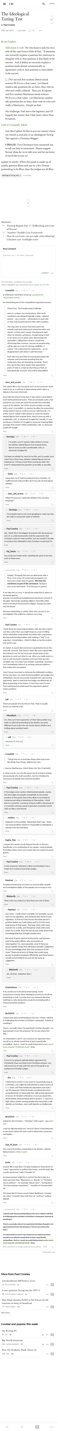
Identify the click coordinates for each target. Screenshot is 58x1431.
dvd (7, 1354)
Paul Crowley (9, 25)
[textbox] (28, 258)
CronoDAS (9, 291)
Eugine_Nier (10, 840)
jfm (9, 1078)
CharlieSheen (11, 988)
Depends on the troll (14, 742)
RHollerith (11, 897)
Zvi (6, 1335)
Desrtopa (10, 437)
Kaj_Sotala (11, 552)
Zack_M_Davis (11, 1145)
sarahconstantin (12, 1344)
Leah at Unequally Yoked (14, 125)
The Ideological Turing (15, 16)
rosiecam (19, 1294)
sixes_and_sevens (13, 382)
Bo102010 (9, 1014)
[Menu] (4, 4)
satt (7, 700)
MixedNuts (11, 716)
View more (5, 1313)
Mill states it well (14, 48)
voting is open (21, 1152)
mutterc (11, 818)
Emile (10, 474)
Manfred (9, 880)
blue (16, 847)
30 (33, 31)
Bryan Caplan (8, 42)
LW (11, 4)
